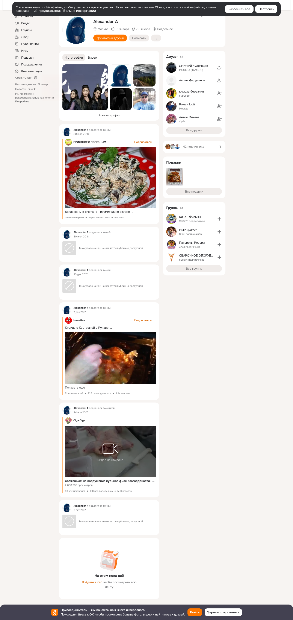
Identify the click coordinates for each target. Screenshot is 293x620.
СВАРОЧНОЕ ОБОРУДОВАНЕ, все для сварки (212, 255)
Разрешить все (239, 9)
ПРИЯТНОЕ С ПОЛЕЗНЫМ (89, 142)
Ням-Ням (79, 320)
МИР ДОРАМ (188, 230)
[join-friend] (219, 67)
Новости (20, 89)
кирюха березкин (191, 91)
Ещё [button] (30, 89)
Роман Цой (187, 104)
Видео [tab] (92, 57)
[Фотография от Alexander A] (76, 30)
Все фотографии (109, 115)
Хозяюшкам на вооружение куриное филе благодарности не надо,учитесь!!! (110, 481)
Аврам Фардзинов (192, 80)
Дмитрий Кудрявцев (193, 66)
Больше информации (79, 11)
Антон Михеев (189, 117)
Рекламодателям (25, 84)
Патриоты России (192, 243)
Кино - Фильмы (190, 217)
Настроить (266, 9)
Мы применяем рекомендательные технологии (34, 97)
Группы (172, 207)
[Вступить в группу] (219, 218)
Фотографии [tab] (74, 57)
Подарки (173, 162)
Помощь (43, 84)
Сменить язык (23, 77)
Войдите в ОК (92, 582)
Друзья (172, 56)
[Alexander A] (66, 132)
